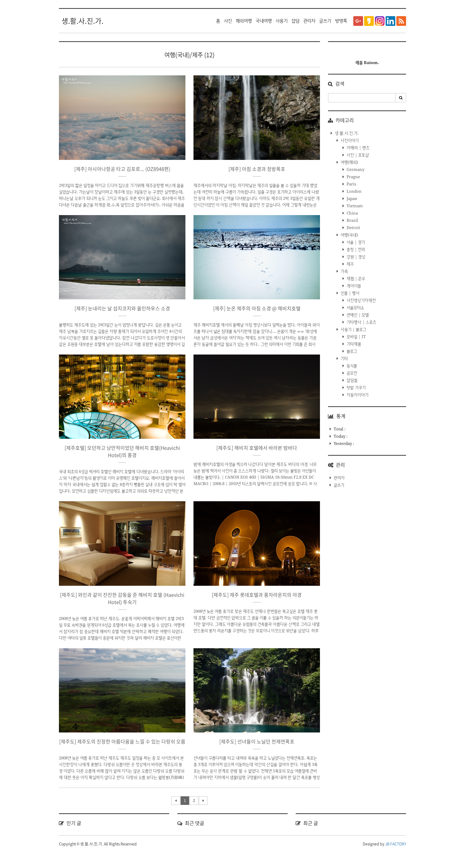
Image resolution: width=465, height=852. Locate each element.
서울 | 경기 (355, 242)
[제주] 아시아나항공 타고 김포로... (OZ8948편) (122, 169)
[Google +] (358, 21)
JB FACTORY (395, 843)
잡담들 (352, 380)
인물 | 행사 (350, 293)
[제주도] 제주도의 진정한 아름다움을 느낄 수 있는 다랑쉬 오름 (122, 741)
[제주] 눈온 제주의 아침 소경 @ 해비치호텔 (257, 308)
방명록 (341, 21)
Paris (351, 184)
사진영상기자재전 (361, 300)
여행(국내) (349, 234)
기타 (344, 358)
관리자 (309, 21)
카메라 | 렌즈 (357, 147)
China (352, 213)
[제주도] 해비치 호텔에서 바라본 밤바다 (256, 447)
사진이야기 (349, 140)
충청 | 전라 (355, 249)
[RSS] (401, 21)
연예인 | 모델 (357, 314)
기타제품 (353, 343)
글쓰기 (325, 21)
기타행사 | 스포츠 (361, 322)
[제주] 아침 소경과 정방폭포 (256, 169)
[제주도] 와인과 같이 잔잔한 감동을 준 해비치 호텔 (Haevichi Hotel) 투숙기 (122, 598)
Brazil (352, 220)
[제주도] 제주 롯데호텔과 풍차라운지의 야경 (257, 594)
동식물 (351, 365)
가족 (344, 271)
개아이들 (353, 285)
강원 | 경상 (355, 256)
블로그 (351, 351)
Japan (351, 198)
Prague (353, 176)
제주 (350, 264)
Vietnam (354, 205)
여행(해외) (349, 162)
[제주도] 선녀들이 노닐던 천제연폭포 (256, 741)
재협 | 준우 (355, 278)
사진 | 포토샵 (357, 154)
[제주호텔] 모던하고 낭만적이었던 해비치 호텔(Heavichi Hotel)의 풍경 (122, 451)
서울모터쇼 (355, 307)
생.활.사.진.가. (82, 21)
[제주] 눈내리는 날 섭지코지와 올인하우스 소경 (122, 308)
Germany (355, 169)
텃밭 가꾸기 (356, 387)
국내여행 (264, 21)
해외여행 (244, 21)
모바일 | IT (356, 336)
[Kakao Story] (369, 21)
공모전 (351, 373)
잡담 (295, 21)
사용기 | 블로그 (353, 329)
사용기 (282, 21)
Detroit (353, 227)
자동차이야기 (357, 394)
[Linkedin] (390, 21)
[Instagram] (380, 21)
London (354, 191)
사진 (228, 21)
